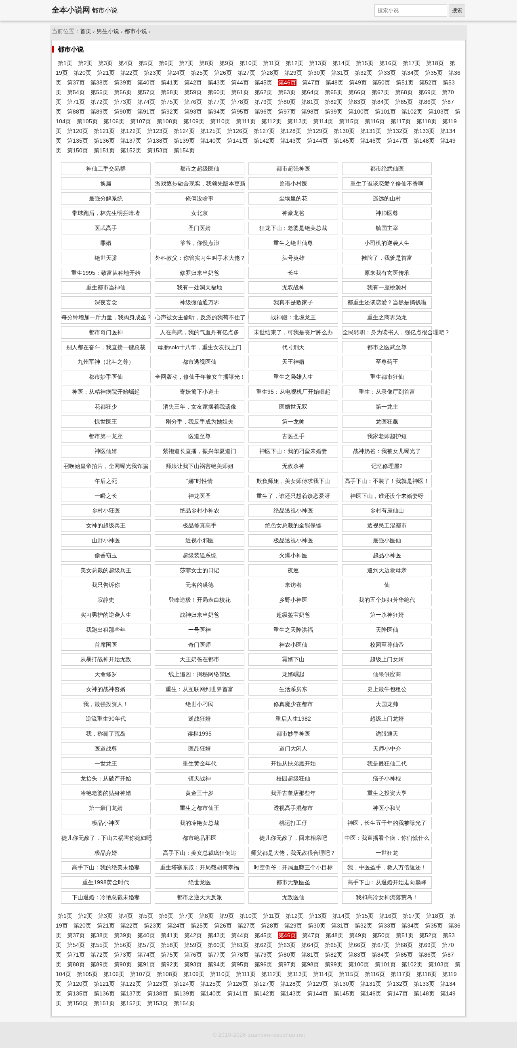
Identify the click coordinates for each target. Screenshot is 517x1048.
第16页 (388, 63)
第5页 (146, 63)
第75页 (170, 102)
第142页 (264, 140)
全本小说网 (71, 10)
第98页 (310, 111)
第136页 (104, 140)
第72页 (99, 102)
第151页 (104, 150)
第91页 (146, 111)
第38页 (99, 82)
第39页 (123, 82)
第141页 (237, 140)
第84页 (380, 102)
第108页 (167, 121)
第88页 (76, 111)
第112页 (271, 121)
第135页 (77, 140)
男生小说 (108, 31)
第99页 (334, 111)
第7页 (186, 63)
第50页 (381, 82)
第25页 (199, 73)
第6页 (166, 63)
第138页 (157, 140)
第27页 (246, 73)
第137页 (130, 140)
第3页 (105, 63)
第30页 (317, 73)
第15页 (365, 63)
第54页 (76, 92)
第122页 (130, 131)
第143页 (290, 140)
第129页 (317, 131)
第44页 (240, 82)
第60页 (216, 92)
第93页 (193, 111)
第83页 (357, 102)
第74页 (146, 102)
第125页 (210, 131)
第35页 (434, 73)
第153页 (157, 150)
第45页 (263, 82)
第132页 (397, 131)
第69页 (427, 92)
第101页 (385, 111)
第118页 (426, 121)
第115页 (349, 121)
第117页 (401, 121)
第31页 (340, 73)
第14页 (341, 63)
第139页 (184, 140)
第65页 (334, 92)
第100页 (358, 111)
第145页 (344, 140)
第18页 (435, 63)
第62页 (263, 92)
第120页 (77, 131)
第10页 (248, 63)
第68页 (404, 92)
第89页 (99, 111)
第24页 (176, 73)
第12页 (294, 63)
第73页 (123, 102)
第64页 (310, 92)
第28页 (270, 73)
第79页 (263, 102)
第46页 (287, 82)
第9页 (226, 63)
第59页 (193, 92)
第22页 (129, 73)
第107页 (140, 121)
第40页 (146, 82)
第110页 (220, 121)
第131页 (370, 131)
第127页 (264, 131)
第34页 (410, 73)
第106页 (113, 121)
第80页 (287, 102)
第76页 (193, 102)
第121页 (104, 131)
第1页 (65, 63)
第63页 (287, 92)
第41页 (170, 82)
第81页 (310, 102)
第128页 (290, 131)
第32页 (363, 73)
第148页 (424, 140)
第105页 (87, 121)
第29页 (293, 73)
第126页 (237, 131)
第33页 (387, 73)
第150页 (77, 150)
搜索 (457, 10)
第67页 (380, 92)
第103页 (438, 111)
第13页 (318, 63)
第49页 (358, 82)
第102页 (411, 111)
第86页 (427, 102)
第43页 (216, 82)
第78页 (240, 102)
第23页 (153, 73)
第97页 (287, 111)
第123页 (157, 131)
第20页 (82, 73)
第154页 (184, 150)
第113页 (297, 121)
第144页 (317, 140)
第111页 (246, 121)
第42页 (193, 82)
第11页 (271, 63)
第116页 (375, 121)
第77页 (216, 102)
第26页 (223, 73)
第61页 (240, 92)
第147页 (397, 140)
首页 (85, 31)
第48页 (334, 82)
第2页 (85, 63)
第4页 (125, 63)
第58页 (170, 92)
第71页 (76, 102)
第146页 (370, 140)
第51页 (405, 82)
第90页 (123, 111)
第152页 (130, 150)
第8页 (206, 63)
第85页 (404, 102)
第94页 (216, 111)
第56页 (123, 92)
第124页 (184, 131)
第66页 (357, 92)
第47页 (311, 82)
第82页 (334, 102)
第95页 (240, 111)
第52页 (428, 82)
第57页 (146, 92)
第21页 (106, 73)
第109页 (193, 121)
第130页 (344, 131)
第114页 (323, 121)
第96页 (263, 111)
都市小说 (135, 31)
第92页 (170, 111)
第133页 (424, 131)
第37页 (76, 82)
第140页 (210, 140)
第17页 (411, 63)
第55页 (99, 92)
